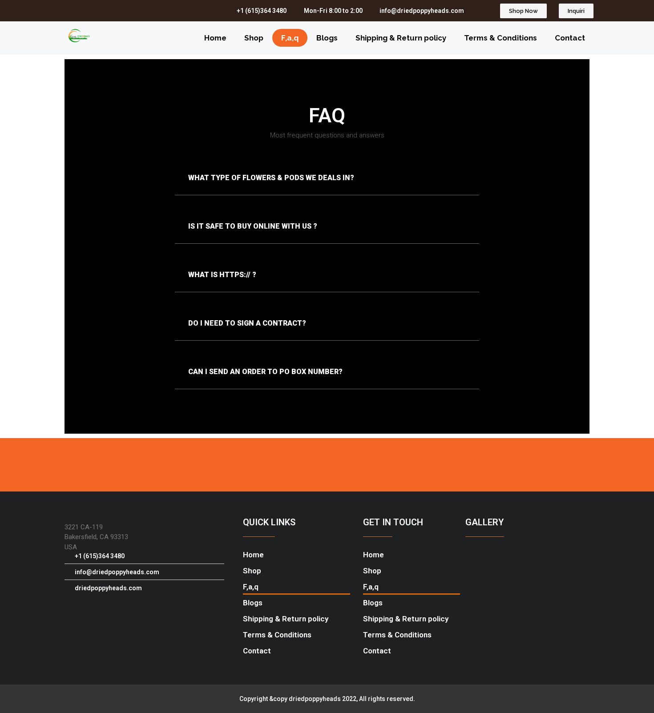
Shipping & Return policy (400, 37)
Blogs (327, 37)
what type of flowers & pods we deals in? (271, 177)
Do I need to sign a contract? (247, 323)
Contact (570, 37)
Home (215, 37)
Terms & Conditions (500, 37)
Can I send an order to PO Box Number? (265, 371)
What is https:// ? (222, 274)
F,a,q (290, 37)
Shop (253, 37)
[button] (327, 178)
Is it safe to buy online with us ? (252, 226)
